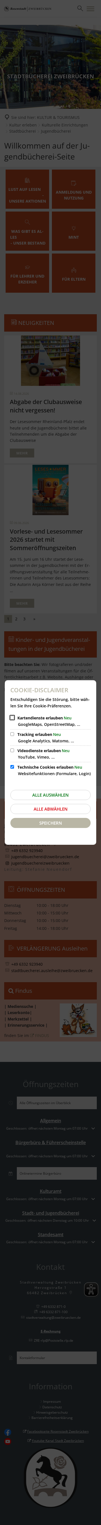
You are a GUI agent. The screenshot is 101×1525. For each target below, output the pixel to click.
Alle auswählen (50, 795)
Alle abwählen (51, 809)
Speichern (50, 823)
